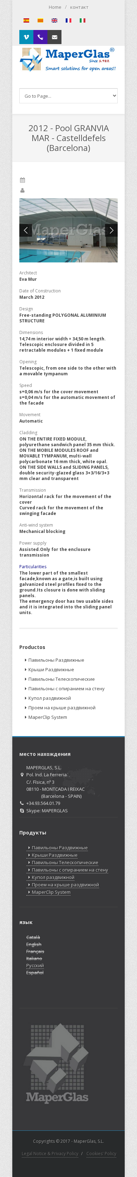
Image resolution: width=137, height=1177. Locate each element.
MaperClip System (47, 717)
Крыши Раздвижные (51, 669)
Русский (35, 965)
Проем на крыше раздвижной (62, 707)
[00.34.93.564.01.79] (40, 37)
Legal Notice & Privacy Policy (50, 1154)
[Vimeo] (26, 37)
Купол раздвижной (49, 698)
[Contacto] (54, 37)
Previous (25, 230)
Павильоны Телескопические (61, 679)
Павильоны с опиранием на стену (66, 688)
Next (111, 230)
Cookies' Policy (101, 1154)
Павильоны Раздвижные (56, 660)
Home (55, 7)
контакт (79, 7)
